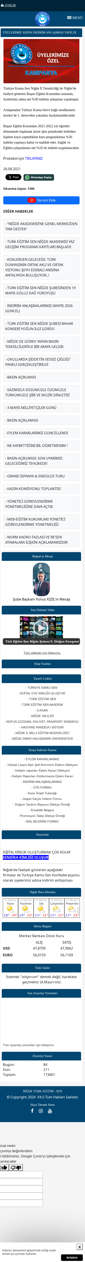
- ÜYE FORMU (41, 787)
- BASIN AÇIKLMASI (20, 377)
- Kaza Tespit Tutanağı (41, 793)
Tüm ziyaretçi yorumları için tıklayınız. (29, 1045)
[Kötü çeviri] (16, 1167)
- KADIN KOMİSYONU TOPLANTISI (33, 488)
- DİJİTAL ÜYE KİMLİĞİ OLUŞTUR (41, 693)
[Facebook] (34, 1110)
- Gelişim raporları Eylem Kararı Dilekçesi (41, 770)
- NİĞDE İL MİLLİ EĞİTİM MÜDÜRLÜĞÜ (41, 733)
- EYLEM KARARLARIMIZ (41, 759)
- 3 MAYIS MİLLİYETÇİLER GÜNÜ (30, 407)
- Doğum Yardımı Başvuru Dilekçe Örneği (41, 804)
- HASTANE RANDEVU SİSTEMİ (41, 727)
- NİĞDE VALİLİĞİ (41, 716)
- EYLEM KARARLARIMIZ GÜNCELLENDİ (36, 433)
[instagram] (42, 1110)
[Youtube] (51, 1110)
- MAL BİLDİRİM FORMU (41, 821)
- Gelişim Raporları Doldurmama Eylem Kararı (41, 776)
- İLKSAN (41, 710)
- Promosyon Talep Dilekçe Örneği (41, 816)
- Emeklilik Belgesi (41, 810)
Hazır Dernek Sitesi (43, 1104)
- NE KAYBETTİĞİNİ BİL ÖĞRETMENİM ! (36, 445)
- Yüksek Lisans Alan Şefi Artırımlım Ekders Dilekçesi (41, 765)
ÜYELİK (10, 5)
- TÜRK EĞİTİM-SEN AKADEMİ (41, 704)
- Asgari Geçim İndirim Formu (41, 799)
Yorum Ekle (46, 200)
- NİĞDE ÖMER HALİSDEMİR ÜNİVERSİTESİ (41, 738)
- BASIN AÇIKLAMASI (21, 420)
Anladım (72, 1257)
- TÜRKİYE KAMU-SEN (41, 687)
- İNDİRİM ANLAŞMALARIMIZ (41, 782)
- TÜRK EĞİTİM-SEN (41, 699)
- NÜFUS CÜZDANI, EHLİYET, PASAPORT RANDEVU (41, 721)
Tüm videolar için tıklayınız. (42, 653)
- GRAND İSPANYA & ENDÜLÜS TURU (35, 476)
